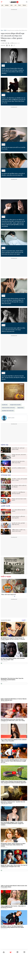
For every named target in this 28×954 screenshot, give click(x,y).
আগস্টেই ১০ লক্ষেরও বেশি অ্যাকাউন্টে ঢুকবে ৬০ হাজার (19, 479)
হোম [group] (2, 5)
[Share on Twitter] (9, 46)
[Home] (14, 2)
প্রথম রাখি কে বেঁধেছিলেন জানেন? (18, 468)
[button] (26, 2)
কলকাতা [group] (6, 5)
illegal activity (20, 407)
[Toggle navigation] (2, 2)
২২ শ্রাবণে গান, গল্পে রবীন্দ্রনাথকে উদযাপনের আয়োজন (18, 493)
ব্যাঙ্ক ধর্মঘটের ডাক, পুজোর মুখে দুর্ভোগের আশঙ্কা (18, 448)
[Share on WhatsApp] (11, 46)
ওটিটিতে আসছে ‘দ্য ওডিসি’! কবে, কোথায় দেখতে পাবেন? (18, 530)
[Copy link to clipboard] (14, 46)
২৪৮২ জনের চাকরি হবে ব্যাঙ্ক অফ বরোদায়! (18, 510)
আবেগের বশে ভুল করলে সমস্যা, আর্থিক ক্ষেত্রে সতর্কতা (18, 462)
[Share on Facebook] (6, 46)
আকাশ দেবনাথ (4, 43)
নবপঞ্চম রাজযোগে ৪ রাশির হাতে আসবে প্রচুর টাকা (18, 517)
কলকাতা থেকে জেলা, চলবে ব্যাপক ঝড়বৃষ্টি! (19, 455)
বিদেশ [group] (19, 5)
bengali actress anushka (15, 404)
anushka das (4, 404)
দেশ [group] (15, 5)
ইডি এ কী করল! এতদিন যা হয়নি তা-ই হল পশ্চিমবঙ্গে (19, 486)
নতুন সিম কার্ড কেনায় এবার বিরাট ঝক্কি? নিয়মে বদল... (18, 524)
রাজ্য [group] (12, 5)
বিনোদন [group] (24, 5)
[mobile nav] (3, 952)
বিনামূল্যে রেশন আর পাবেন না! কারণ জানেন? (19, 499)
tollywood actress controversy (8, 407)
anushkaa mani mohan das (8, 410)
